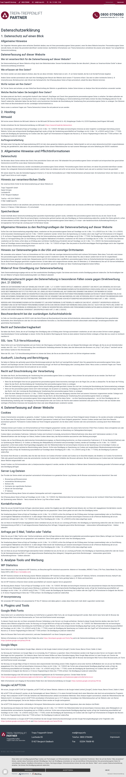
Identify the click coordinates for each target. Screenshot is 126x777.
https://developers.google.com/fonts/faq (58, 638)
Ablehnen (28, 770)
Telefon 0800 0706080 (82, 737)
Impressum (120, 2)
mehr (107, 770)
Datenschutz (109, 2)
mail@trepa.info (79, 733)
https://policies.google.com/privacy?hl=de (15, 640)
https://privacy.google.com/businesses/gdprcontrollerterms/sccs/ (70, 677)
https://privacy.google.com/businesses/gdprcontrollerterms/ (22, 677)
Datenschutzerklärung (119, 773)
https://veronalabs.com (22, 572)
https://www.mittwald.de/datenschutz (58, 125)
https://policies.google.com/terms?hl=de (48, 721)
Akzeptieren (68, 770)
